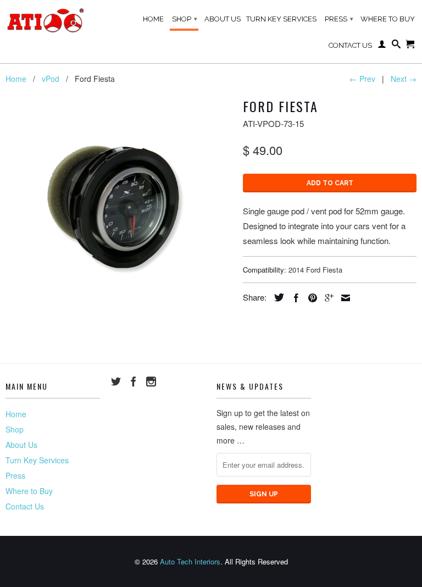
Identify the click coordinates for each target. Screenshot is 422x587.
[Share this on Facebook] (293, 298)
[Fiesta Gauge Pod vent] (118, 207)
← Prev (362, 78)
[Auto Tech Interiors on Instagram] (151, 381)
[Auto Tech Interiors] (46, 20)
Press (339, 19)
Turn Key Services (281, 19)
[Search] (396, 46)
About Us (222, 19)
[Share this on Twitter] (276, 297)
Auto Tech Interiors (190, 561)
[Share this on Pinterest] (310, 298)
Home (153, 19)
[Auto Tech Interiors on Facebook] (133, 381)
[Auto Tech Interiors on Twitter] (116, 381)
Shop (184, 19)
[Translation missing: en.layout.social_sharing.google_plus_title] (326, 298)
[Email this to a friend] (343, 298)
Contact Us (350, 45)
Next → (404, 78)
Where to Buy (387, 19)
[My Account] (381, 46)
